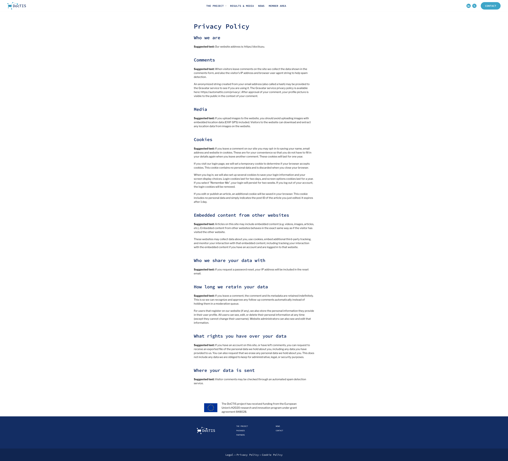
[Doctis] (16, 6)
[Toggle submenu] (226, 6)
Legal (229, 454)
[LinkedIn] (468, 6)
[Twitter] (474, 6)
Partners (240, 435)
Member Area (277, 5)
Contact (490, 5)
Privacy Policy (248, 454)
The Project (215, 5)
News (261, 5)
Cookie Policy (272, 454)
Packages (240, 430)
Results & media (242, 5)
